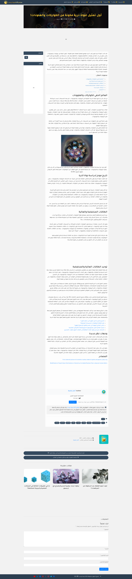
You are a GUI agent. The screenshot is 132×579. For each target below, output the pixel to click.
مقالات (114, 2)
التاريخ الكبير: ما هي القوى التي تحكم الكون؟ (92, 321)
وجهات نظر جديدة (98, 87)
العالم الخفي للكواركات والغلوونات (94, 79)
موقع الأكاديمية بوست (73, 407)
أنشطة (106, 2)
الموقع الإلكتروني (104, 562)
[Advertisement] (66, 39)
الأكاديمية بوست (96, 422)
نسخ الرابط (72, 402)
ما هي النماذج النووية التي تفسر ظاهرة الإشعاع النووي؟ (89, 325)
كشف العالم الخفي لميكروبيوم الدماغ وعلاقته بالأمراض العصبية (86, 327)
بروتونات (89, 422)
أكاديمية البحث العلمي (95, 2)
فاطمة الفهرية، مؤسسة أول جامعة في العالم (65, 457)
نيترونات (57, 422)
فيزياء (103, 419)
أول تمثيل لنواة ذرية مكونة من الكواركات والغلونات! (66, 15)
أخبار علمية (72, 391)
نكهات (73, 422)
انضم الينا (83, 2)
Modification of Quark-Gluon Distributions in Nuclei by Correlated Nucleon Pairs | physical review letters (78, 363)
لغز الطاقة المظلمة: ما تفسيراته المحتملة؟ (92, 323)
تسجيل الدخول (68, 2)
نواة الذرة (68, 422)
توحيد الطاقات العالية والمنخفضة (94, 85)
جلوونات (78, 422)
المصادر (101, 90)
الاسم (106, 549)
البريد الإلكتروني (104, 555)
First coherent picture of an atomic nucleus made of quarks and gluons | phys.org (85, 359)
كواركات (83, 422)
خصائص (62, 422)
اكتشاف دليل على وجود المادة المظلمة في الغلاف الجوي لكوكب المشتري (84, 330)
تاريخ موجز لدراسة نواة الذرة (96, 81)
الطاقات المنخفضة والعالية (96, 83)
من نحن (76, 2)
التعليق (106, 529)
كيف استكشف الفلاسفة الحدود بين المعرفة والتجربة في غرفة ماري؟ (66, 453)
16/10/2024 (70, 19)
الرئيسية (120, 2)
